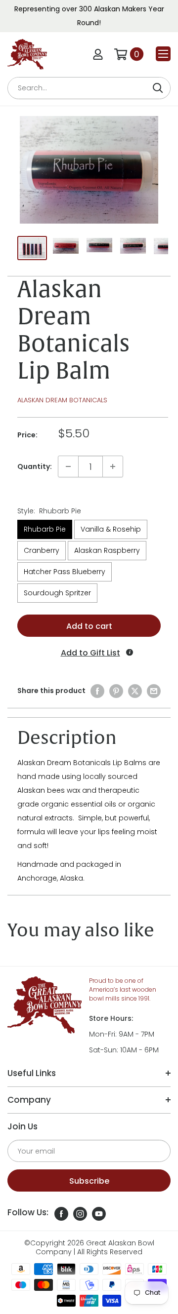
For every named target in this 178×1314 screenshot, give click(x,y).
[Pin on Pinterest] (116, 691)
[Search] (157, 88)
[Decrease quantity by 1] (68, 466)
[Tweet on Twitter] (135, 691)
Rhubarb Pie (45, 529)
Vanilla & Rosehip (111, 529)
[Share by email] (154, 691)
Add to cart (89, 626)
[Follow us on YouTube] (99, 1213)
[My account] (98, 54)
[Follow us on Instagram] (80, 1213)
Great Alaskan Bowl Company (95, 1247)
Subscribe (89, 1181)
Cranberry (41, 550)
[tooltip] (129, 652)
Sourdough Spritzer (57, 593)
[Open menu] (163, 53)
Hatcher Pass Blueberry (64, 572)
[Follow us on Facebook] (61, 1213)
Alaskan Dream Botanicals (62, 400)
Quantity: (34, 466)
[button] (89, 653)
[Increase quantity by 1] (113, 466)
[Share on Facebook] (97, 691)
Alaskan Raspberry (107, 550)
